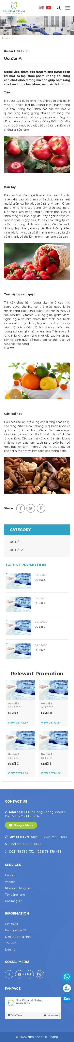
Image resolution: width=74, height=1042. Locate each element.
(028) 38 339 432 (22, 851)
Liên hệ (10, 949)
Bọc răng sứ (13, 901)
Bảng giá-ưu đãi (16, 930)
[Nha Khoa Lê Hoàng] (14, 7)
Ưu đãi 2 (16, 550)
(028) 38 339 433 (49, 851)
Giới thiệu (11, 924)
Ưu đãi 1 (16, 542)
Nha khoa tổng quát (19, 888)
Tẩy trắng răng (15, 894)
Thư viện (10, 943)
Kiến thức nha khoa (18, 937)
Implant (10, 875)
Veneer (10, 882)
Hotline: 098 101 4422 (25, 844)
